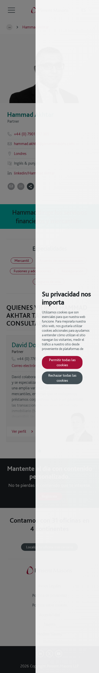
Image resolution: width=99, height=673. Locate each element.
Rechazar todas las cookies (62, 377)
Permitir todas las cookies (62, 362)
